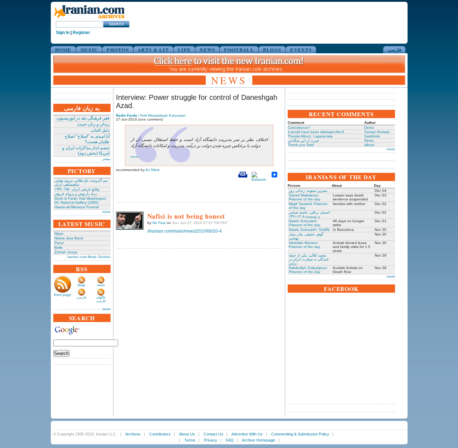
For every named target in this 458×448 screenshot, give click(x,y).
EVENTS (301, 49)
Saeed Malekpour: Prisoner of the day (304, 197)
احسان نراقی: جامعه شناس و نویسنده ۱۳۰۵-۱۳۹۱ (309, 214)
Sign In (62, 32)
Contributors (160, 434)
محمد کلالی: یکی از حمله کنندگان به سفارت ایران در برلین (309, 259)
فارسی (394, 49)
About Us (187, 434)
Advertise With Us (247, 434)
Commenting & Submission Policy (300, 434)
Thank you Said (301, 145)
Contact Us (213, 434)
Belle (58, 247)
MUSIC (89, 49)
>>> (134, 157)
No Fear (159, 223)
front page (62, 295)
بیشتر (106, 159)
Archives (133, 434)
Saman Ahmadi (376, 132)
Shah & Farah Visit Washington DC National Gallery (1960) (80, 200)
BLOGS (272, 49)
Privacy (210, 440)
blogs (82, 285)
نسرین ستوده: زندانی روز (308, 191)
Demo (369, 128)
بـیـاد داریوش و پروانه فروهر (75, 194)
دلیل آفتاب (100, 130)
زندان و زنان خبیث (93, 124)
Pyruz (59, 243)
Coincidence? (299, 128)
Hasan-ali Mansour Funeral (76, 207)
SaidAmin (372, 136)
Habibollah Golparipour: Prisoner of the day (308, 270)
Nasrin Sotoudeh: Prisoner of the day (304, 223)
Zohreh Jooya (65, 252)
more (106, 212)
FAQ (230, 440)
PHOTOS (118, 49)
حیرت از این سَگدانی (303, 140)
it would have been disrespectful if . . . (319, 132)
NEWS (207, 49)
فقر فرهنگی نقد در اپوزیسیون (83, 118)
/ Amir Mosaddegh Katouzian (151, 115)
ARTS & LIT (153, 49)
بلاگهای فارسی (101, 299)
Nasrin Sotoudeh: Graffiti (309, 230)
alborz (369, 145)
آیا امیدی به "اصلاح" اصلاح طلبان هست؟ (87, 139)
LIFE (184, 49)
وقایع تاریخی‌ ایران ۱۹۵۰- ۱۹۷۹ (76, 189)
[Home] (89, 19)
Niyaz (58, 233)
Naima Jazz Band (68, 238)
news (101, 285)
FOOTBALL (239, 49)
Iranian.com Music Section (89, 257)
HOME (63, 49)
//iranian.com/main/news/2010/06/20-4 (184, 231)
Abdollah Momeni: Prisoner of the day (304, 245)
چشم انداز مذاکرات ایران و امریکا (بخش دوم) (85, 150)
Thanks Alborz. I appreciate (310, 136)
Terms (189, 440)
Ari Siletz (152, 170)
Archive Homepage (258, 440)
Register (81, 32)
